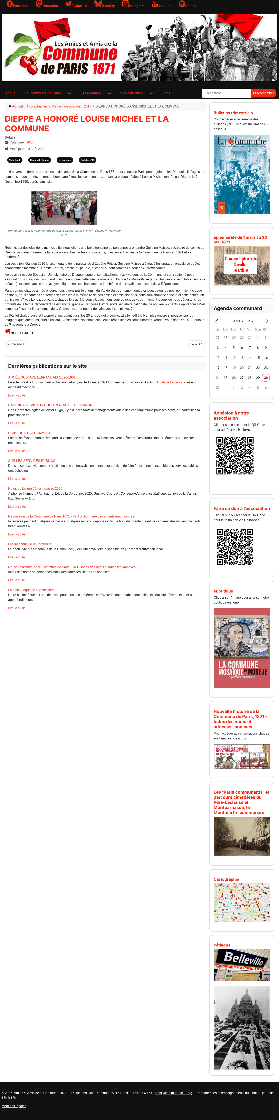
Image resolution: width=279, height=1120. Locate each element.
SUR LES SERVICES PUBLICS (31, 461)
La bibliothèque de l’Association (31, 590)
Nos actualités (131, 93)
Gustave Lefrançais (171, 382)
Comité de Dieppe (39, 160)
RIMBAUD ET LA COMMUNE (29, 433)
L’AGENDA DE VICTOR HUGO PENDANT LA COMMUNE (51, 405)
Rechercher (265, 93)
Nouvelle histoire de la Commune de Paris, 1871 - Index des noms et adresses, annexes (72, 567)
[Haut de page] (272, 1112)
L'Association (90, 93)
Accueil (11, 93)
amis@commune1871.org (173, 1093)
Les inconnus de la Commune (29, 544)
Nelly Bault (15, 160)
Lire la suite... (17, 395)
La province (65, 160)
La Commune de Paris (42, 93)
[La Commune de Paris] (66, 93)
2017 (30, 142)
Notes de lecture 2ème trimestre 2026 (35, 488)
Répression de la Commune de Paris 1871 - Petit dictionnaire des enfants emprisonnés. (71, 516)
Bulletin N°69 (88, 160)
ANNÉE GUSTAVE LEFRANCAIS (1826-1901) (42, 377)
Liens (166, 93)
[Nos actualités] (148, 93)
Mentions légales (14, 1106)
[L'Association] (106, 93)
